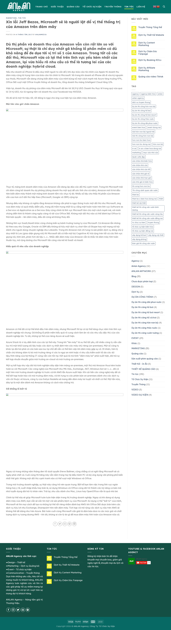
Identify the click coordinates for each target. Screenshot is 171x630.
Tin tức (22, 18)
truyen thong (153, 222)
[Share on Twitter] (60, 524)
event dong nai (154, 127)
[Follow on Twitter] (18, 610)
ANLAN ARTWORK (141, 271)
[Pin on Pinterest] (69, 524)
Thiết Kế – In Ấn (139, 363)
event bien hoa (138, 127)
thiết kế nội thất (139, 203)
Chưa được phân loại (142, 281)
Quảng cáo (73, 6)
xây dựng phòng (139, 239)
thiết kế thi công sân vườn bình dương (145, 208)
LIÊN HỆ (141, 6)
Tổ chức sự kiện (91, 6)
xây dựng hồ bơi (139, 235)
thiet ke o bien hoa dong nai (144, 199)
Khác (134, 343)
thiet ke (135, 195)
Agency (135, 261)
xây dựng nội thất (155, 235)
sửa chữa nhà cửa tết (141, 169)
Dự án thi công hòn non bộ (143, 106)
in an (134, 148)
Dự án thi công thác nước (143, 119)
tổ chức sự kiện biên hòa (142, 227)
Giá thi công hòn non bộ (142, 136)
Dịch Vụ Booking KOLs (149, 60)
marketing (136, 152)
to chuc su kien (138, 222)
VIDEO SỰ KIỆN (139, 394)
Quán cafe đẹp (138, 157)
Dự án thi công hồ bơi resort (144, 115)
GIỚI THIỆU (57, 6)
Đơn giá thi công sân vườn (143, 243)
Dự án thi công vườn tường (145, 333)
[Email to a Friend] (65, 524)
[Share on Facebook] (55, 524)
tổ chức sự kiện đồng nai (142, 231)
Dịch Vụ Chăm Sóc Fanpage (147, 52)
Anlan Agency (138, 266)
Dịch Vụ (135, 291)
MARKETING (11, 18)
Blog (133, 276)
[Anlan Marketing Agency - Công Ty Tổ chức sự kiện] (18, 6)
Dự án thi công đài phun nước (144, 123)
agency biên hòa (148, 94)
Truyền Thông (138, 384)
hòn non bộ (158, 144)
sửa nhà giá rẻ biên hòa (142, 182)
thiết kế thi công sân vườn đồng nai (147, 218)
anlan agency (138, 98)
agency (135, 94)
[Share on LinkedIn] (74, 524)
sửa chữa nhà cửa (139, 165)
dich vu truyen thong (141, 102)
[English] (154, 6)
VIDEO (135, 389)
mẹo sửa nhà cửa (150, 152)
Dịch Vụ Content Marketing (146, 44)
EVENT (135, 338)
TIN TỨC (129, 6)
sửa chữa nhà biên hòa (142, 161)
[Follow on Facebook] (8, 610)
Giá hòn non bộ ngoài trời (143, 132)
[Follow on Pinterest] (28, 610)
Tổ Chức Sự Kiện (139, 379)
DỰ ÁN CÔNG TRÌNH (142, 297)
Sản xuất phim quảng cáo (144, 358)
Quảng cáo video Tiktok (150, 76)
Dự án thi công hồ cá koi (143, 317)
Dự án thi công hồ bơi (141, 110)
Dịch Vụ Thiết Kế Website (151, 35)
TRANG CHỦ (41, 6)
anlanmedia (41, 34)
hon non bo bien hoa (141, 140)
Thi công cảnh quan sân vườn (145, 190)
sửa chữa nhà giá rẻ (140, 174)
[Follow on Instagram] (13, 610)
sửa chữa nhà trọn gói (141, 178)
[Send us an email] (23, 610)
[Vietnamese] (158, 6)
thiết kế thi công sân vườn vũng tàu (147, 214)
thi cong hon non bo (141, 186)
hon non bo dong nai (141, 144)
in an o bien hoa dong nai (150, 148)
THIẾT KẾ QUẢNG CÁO (143, 369)
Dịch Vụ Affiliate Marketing (146, 69)
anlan (160, 94)
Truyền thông (112, 6)
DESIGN (135, 286)
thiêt (161, 199)
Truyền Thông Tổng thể (150, 27)
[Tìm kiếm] (164, 6)
